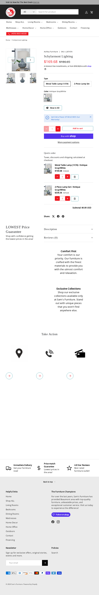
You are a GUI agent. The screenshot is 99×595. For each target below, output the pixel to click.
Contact (73, 28)
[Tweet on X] (53, 216)
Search (54, 552)
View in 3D (54, 108)
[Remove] (74, 176)
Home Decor (12, 522)
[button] (91, 12)
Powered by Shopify (30, 584)
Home (9, 22)
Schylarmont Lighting (19, 40)
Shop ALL (19, 22)
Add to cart (78, 128)
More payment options (68, 142)
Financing (85, 28)
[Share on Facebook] (58, 216)
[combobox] (49, 11)
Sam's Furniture (17, 584)
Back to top (48, 482)
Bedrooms (11, 509)
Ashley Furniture (51, 51)
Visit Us (36, 2)
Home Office (12, 527)
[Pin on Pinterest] (63, 216)
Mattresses (11, 518)
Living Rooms (12, 505)
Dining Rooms (12, 514)
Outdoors (62, 28)
